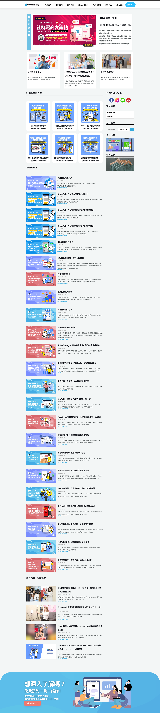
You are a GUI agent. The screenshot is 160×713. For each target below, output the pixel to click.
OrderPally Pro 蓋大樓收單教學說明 (72, 194)
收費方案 (59, 5)
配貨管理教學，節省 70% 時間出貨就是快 (75, 560)
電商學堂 (108, 5)
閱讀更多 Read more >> (63, 408)
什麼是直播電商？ (108, 72)
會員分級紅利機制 (65, 292)
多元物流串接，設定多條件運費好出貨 (73, 470)
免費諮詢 (48, 5)
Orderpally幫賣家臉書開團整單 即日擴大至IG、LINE (79, 607)
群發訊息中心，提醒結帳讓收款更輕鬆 (73, 435)
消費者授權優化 (64, 274)
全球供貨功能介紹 (64, 178)
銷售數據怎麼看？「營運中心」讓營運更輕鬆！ (77, 363)
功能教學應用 (111, 113)
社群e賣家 (97, 5)
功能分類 (109, 117)
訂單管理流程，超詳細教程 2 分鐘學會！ (74, 542)
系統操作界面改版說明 (67, 327)
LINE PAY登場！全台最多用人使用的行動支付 (76, 488)
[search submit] (132, 129)
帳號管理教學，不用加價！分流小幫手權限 (75, 524)
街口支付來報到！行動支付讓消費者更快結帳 (76, 506)
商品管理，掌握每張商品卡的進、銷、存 (74, 399)
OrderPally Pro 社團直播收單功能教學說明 (75, 210)
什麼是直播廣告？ (35, 72)
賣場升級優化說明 (65, 309)
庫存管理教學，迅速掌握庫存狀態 (71, 452)
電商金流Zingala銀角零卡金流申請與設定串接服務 (79, 345)
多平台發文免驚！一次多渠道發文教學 (73, 381)
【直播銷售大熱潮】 (109, 18)
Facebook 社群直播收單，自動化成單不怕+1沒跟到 (79, 417)
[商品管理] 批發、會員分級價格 (70, 258)
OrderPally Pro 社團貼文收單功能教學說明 (75, 226)
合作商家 (70, 5)
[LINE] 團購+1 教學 (65, 242)
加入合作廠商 (83, 5)
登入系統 (119, 5)
